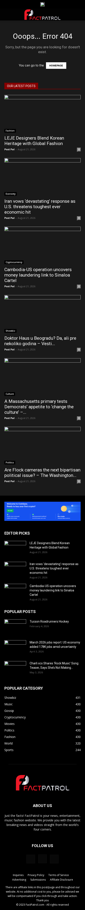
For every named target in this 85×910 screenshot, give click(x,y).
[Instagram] (42, 858)
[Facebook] (30, 859)
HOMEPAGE (56, 65)
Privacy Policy (36, 875)
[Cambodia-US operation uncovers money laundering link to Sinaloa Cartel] (42, 245)
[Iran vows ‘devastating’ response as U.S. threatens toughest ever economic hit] (42, 177)
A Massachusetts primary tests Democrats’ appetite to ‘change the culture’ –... (39, 407)
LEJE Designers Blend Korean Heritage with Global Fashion (34, 140)
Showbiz (10, 330)
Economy (10, 193)
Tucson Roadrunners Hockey (49, 621)
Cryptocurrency (14, 262)
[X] (54, 859)
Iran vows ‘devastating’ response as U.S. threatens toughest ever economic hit (39, 207)
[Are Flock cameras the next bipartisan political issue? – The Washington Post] (42, 445)
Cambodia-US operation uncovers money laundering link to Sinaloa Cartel (38, 275)
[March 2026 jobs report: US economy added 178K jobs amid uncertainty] (15, 647)
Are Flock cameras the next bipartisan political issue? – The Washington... (42, 472)
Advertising (19, 879)
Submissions (38, 879)
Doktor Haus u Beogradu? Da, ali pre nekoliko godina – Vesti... (40, 341)
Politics (10, 462)
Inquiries (18, 875)
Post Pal (9, 149)
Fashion (10, 130)
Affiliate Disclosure (61, 879)
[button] (7, 14)
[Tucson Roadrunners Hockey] (15, 627)
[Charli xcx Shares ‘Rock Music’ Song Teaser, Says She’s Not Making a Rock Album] (15, 668)
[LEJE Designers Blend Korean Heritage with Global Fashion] (42, 114)
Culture (10, 393)
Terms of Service (58, 875)
